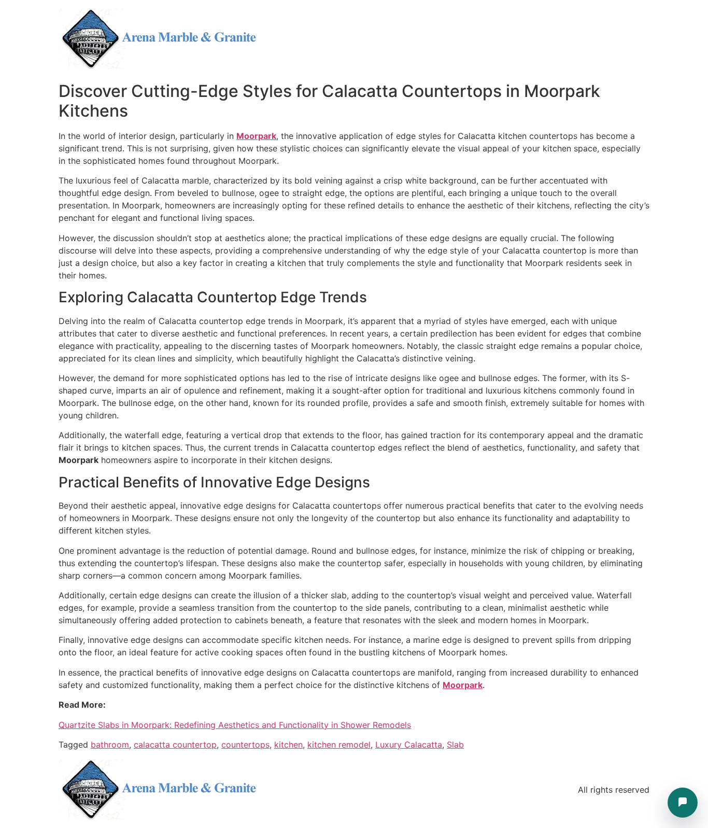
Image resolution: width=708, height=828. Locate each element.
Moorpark (256, 136)
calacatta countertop (175, 744)
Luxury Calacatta (408, 744)
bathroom (110, 744)
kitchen (288, 744)
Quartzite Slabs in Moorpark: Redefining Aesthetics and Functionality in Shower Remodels (235, 725)
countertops (245, 744)
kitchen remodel (339, 744)
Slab (455, 744)
